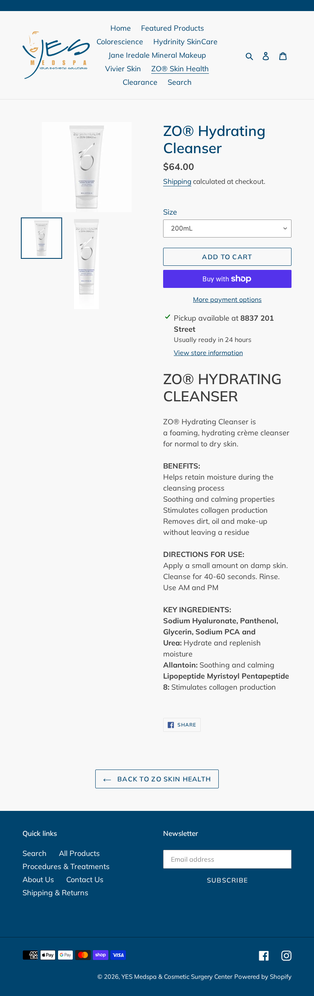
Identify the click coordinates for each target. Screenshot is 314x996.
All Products (79, 853)
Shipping (177, 181)
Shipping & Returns (55, 892)
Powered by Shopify (263, 976)
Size (170, 212)
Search (34, 853)
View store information (208, 353)
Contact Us (84, 879)
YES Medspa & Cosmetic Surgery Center (176, 976)
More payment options (227, 299)
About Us (38, 879)
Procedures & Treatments (66, 866)
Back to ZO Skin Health (163, 779)
